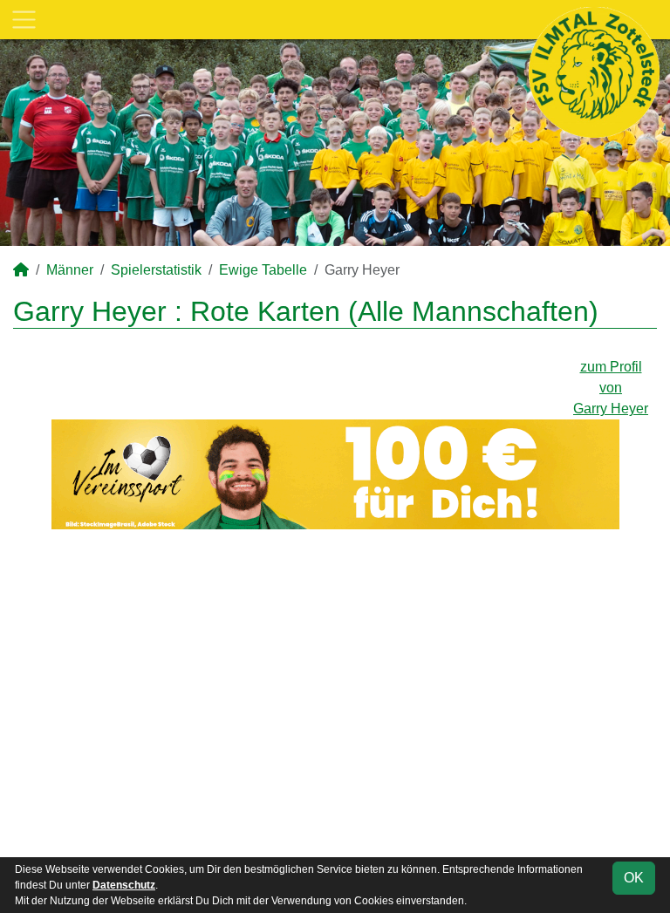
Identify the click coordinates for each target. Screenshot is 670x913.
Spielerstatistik (156, 269)
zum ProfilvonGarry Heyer (610, 387)
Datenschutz (123, 885)
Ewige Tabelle (263, 269)
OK (634, 877)
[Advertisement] (335, 693)
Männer (69, 269)
